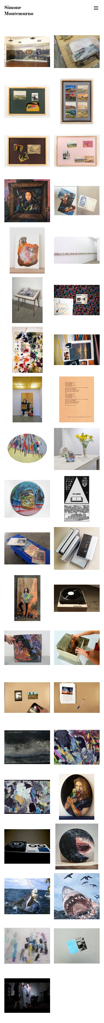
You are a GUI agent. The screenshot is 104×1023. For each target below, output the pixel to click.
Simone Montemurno (18, 10)
